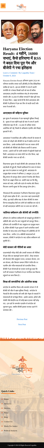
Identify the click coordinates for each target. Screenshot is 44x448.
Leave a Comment (10, 73)
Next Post (22, 325)
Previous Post (22, 319)
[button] (3, 5)
